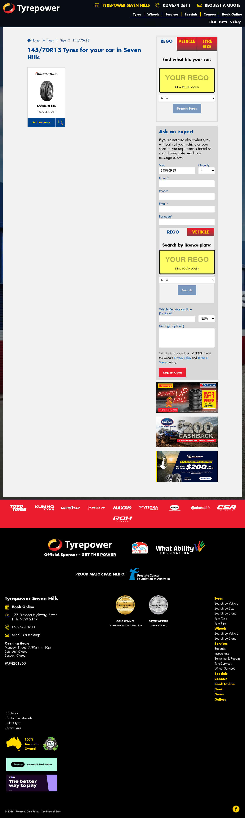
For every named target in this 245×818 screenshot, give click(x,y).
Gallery (235, 22)
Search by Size (224, 608)
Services (171, 14)
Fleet (212, 22)
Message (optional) (171, 326)
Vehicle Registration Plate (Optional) (175, 311)
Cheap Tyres (13, 728)
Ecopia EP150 (46, 106)
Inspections (222, 654)
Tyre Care (221, 618)
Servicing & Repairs (227, 659)
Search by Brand (225, 613)
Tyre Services (223, 664)
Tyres (137, 14)
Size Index (11, 713)
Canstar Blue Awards (18, 718)
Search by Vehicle (226, 603)
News (223, 22)
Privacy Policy (182, 358)
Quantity (204, 165)
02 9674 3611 (176, 5)
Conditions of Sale (51, 811)
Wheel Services (225, 669)
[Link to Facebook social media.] (236, 809)
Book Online (232, 14)
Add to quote (41, 122)
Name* (164, 178)
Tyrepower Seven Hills (125, 5)
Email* (163, 204)
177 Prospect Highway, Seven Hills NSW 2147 (34, 617)
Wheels (153, 14)
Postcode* (165, 217)
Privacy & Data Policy (27, 811)
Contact (210, 14)
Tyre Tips (220, 623)
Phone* (164, 191)
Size (162, 165)
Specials (191, 14)
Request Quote (172, 372)
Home (35, 40)
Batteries (220, 649)
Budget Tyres (13, 723)
